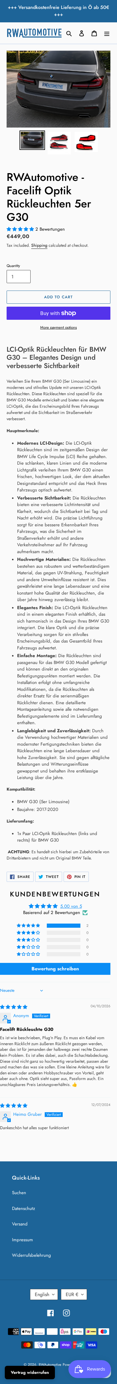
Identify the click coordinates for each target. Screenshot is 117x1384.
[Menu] (106, 33)
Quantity (13, 266)
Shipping (39, 245)
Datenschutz (23, 1208)
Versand (20, 1224)
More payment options (58, 327)
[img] (13, 1007)
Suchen (19, 1192)
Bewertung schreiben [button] (55, 968)
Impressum (22, 1239)
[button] (21, 229)
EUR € (72, 1294)
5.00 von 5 (71, 906)
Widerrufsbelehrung (31, 1255)
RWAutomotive (50, 1364)
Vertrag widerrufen (30, 1372)
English (42, 1294)
